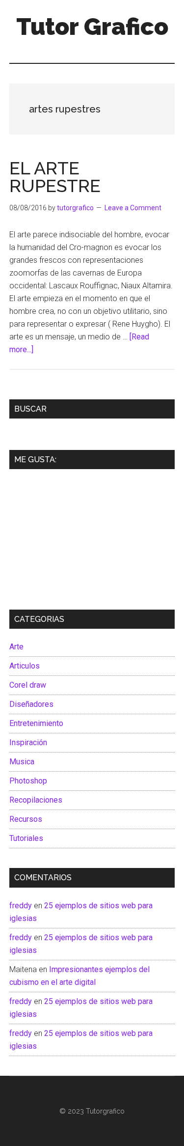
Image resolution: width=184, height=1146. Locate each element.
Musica (21, 761)
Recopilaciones (35, 800)
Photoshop (28, 780)
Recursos (25, 819)
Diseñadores (31, 704)
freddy (20, 905)
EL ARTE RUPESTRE (55, 177)
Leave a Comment (133, 208)
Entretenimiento (36, 723)
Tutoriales (26, 838)
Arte (16, 646)
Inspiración (28, 742)
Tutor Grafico (92, 26)
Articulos (24, 666)
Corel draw (27, 685)
